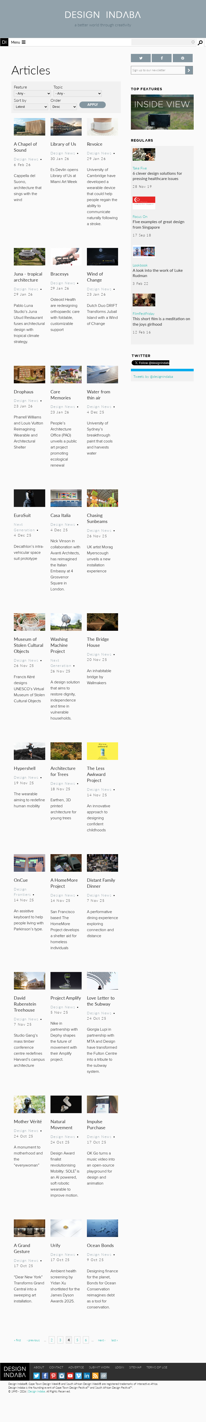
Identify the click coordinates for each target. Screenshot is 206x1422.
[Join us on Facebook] (162, 58)
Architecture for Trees (63, 771)
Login (119, 1367)
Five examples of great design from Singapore (158, 224)
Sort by (20, 100)
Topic (58, 87)
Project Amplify (65, 998)
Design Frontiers (22, 891)
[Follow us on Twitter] (141, 58)
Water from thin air (98, 394)
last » (114, 1340)
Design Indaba (36, 1391)
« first (17, 1340)
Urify (55, 1245)
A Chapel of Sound (25, 147)
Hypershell (24, 768)
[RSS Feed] (95, 1376)
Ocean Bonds (100, 1245)
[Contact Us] (103, 1376)
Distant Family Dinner (101, 883)
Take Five (140, 167)
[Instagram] (62, 1376)
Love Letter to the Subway (101, 1001)
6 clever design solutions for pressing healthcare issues (157, 176)
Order (55, 100)
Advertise (76, 1367)
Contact (56, 1367)
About (39, 1367)
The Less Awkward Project (96, 774)
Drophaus (23, 391)
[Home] (103, 16)
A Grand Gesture (22, 1248)
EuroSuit (22, 515)
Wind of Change (95, 277)
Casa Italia (60, 515)
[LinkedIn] (87, 1376)
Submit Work (99, 1367)
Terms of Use (156, 1367)
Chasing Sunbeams (97, 518)
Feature (20, 87)
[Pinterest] (53, 1376)
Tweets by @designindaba (153, 376)
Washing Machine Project (59, 645)
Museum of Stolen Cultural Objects (28, 645)
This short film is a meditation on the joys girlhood (161, 321)
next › (101, 1340)
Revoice (94, 144)
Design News (26, 158)
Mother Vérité (28, 1121)
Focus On (140, 216)
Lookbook (140, 265)
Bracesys (59, 274)
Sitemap (135, 1367)
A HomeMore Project (64, 883)
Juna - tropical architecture (28, 277)
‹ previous (33, 1340)
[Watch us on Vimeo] (78, 1376)
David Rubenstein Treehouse (25, 1004)
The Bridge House (98, 642)
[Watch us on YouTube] (70, 1376)
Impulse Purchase (96, 1124)
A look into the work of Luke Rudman (158, 273)
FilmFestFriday (143, 313)
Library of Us (63, 144)
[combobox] (163, 42)
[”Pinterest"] (183, 58)
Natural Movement (61, 1124)
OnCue (21, 880)
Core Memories (60, 394)
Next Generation (24, 527)
